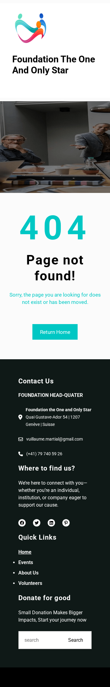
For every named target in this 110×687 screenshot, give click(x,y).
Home (24, 552)
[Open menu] (16, 87)
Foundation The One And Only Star (53, 65)
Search (75, 640)
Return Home (55, 332)
